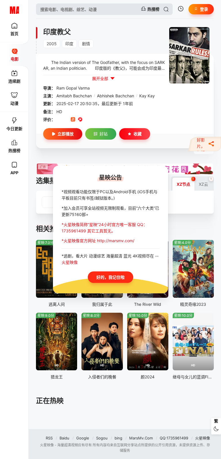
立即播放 (66, 133)
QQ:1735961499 (174, 438)
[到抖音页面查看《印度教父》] (66, 120)
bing (118, 438)
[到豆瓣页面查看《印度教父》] (58, 120)
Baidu (64, 438)
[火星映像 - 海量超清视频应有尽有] (14, 9)
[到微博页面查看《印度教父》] (87, 120)
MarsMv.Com (141, 438)
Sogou (102, 438)
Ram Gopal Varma (73, 88)
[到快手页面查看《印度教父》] (73, 120)
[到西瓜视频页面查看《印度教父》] (80, 120)
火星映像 (202, 438)
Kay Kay (147, 95)
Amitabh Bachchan (74, 95)
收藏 (138, 133)
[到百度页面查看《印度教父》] (102, 120)
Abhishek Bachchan (115, 95)
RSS (49, 438)
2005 (52, 43)
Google (82, 438)
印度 (69, 43)
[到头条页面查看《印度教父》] (94, 120)
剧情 (86, 43)
